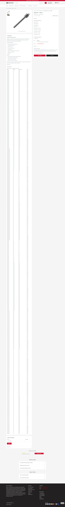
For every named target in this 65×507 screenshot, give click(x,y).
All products (9, 8)
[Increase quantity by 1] (42, 46)
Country (8, 439)
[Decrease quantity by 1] (38, 46)
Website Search (30, 494)
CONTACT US (35, 5)
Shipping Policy (30, 488)
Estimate (9, 443)
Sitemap (29, 493)
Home (7, 8)
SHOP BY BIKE (11, 5)
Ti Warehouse (36, 14)
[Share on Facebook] (53, 15)
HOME (7, 5)
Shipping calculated (42, 41)
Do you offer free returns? (24, 477)
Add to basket (40, 55)
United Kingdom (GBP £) (9, 502)
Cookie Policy (30, 490)
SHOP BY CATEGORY (23, 5)
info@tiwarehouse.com (44, 487)
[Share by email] (57, 15)
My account (50, 3)
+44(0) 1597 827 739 (44, 488)
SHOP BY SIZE (16, 5)
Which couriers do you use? (24, 465)
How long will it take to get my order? (26, 462)
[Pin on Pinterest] (54, 15)
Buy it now (52, 55)
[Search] (46, 3)
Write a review (39, 453)
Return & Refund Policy (31, 489)
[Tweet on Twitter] (56, 15)
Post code (26, 439)
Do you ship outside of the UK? (25, 468)
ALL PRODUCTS (30, 5)
